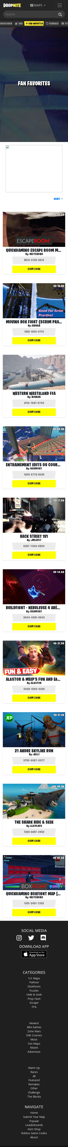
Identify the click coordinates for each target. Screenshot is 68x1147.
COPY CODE (34, 269)
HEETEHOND (36, 254)
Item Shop (34, 1129)
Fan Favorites (35, 24)
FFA (34, 1007)
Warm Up (34, 1068)
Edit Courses (34, 1035)
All (34, 1076)
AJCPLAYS (36, 826)
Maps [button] (38, 5)
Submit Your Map (34, 1117)
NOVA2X (36, 397)
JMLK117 (36, 540)
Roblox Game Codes (34, 1133)
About (34, 1137)
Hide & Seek (34, 994)
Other (34, 1088)
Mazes (34, 1047)
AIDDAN (36, 325)
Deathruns (34, 986)
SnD (20, 24)
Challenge (34, 1092)
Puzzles (34, 990)
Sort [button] (57, 199)
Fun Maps (34, 1043)
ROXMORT (36, 468)
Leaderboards (34, 1125)
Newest (34, 1023)
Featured (34, 1080)
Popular (34, 1121)
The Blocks (34, 1096)
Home (34, 1112)
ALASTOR (36, 683)
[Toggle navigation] (59, 5)
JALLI (36, 754)
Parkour (34, 982)
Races (34, 1072)
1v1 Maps (34, 978)
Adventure (34, 1051)
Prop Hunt (34, 998)
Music (34, 1039)
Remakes (54, 24)
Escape (34, 1002)
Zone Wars (34, 1031)
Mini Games (34, 1027)
